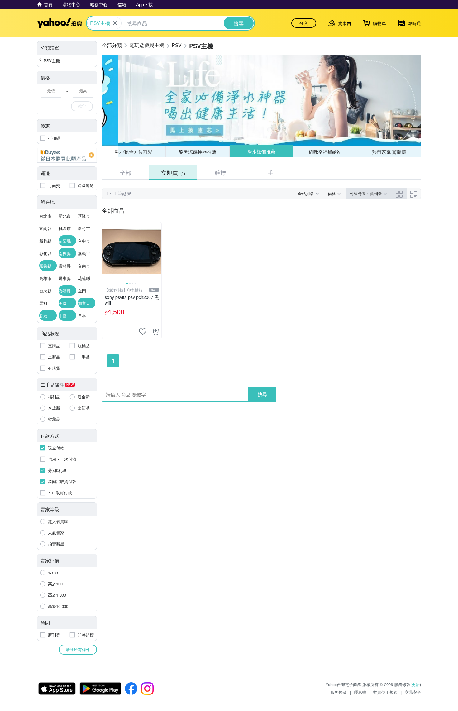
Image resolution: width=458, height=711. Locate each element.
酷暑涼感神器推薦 (197, 151)
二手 (267, 172)
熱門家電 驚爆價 (389, 151)
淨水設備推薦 (261, 151)
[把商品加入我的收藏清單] (142, 331)
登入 (303, 23)
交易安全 (413, 692)
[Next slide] (157, 251)
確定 (82, 106)
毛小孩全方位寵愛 (133, 151)
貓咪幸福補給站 (325, 151)
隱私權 (360, 692)
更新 (416, 684)
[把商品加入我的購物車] (155, 331)
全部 (125, 172)
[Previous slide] (106, 251)
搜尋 (262, 394)
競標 (220, 172)
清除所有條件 (78, 649)
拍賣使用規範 (385, 692)
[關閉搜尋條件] (115, 23)
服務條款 (339, 692)
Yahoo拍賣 (59, 23)
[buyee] (67, 155)
